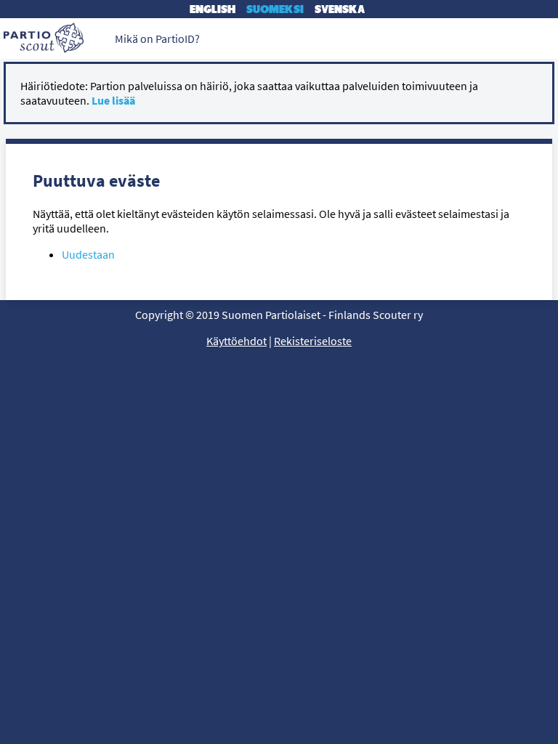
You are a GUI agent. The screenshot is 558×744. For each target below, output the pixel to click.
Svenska (340, 9)
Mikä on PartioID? (157, 38)
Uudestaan (88, 254)
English (212, 9)
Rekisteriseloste (313, 340)
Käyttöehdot (236, 340)
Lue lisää (113, 100)
